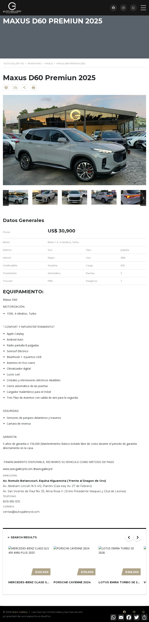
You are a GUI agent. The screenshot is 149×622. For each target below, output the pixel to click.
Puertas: (90, 273)
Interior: (7, 257)
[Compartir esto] (24, 87)
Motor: (6, 242)
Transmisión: (10, 273)
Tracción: (8, 281)
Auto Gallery (20, 611)
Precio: (6, 232)
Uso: (88, 257)
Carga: (89, 265)
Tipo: (89, 250)
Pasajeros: (91, 281)
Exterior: (7, 250)
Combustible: (10, 265)
